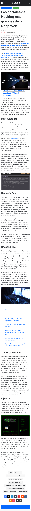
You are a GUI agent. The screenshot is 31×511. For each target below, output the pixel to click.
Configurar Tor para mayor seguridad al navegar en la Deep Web (14, 332)
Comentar (16, 507)
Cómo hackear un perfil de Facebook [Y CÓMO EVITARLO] (14, 93)
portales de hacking (10, 491)
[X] (8, 496)
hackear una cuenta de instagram (15, 485)
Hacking (10, 8)
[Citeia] (15, 3)
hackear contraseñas (16, 479)
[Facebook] (5, 496)
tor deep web (23, 491)
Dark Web (4, 8)
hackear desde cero (15, 482)
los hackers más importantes (15, 488)
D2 (11, 473)
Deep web (18, 473)
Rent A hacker (15, 138)
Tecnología (15, 8)
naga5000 (4, 30)
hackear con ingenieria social (15, 476)
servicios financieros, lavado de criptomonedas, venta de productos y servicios (12, 55)
